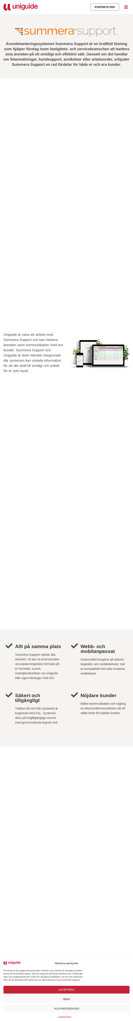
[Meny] (126, 7)
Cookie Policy (65, 1016)
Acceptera (66, 989)
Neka (66, 999)
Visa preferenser (66, 1008)
